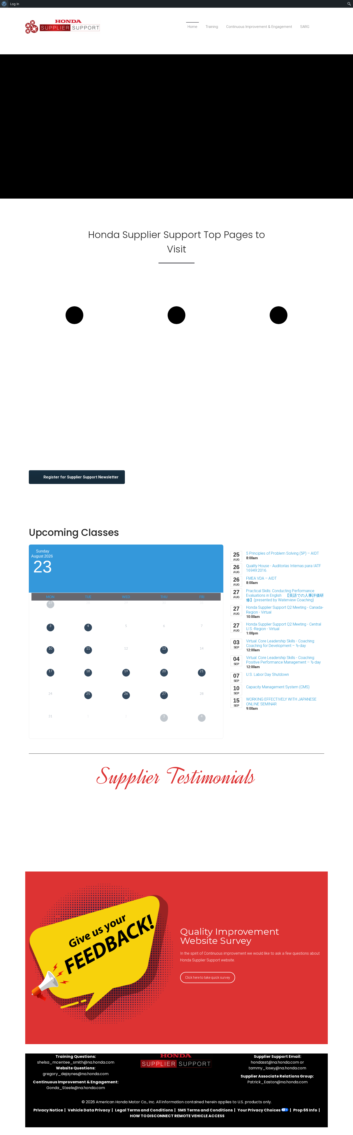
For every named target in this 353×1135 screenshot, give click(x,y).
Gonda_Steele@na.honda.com (75, 1088)
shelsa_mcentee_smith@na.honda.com (75, 1062)
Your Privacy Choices (259, 1110)
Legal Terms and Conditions (144, 1110)
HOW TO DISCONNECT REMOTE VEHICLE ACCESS (177, 1116)
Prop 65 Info (305, 1110)
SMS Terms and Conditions (205, 1110)
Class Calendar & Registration (74, 341)
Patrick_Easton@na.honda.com (277, 1082)
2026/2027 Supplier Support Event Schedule (176, 345)
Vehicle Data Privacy (89, 1110)
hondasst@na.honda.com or (277, 1062)
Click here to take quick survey (207, 977)
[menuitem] (4, 4)
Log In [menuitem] (14, 4)
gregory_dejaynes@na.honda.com (76, 1074)
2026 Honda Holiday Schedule (279, 341)
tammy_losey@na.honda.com (277, 1068)
